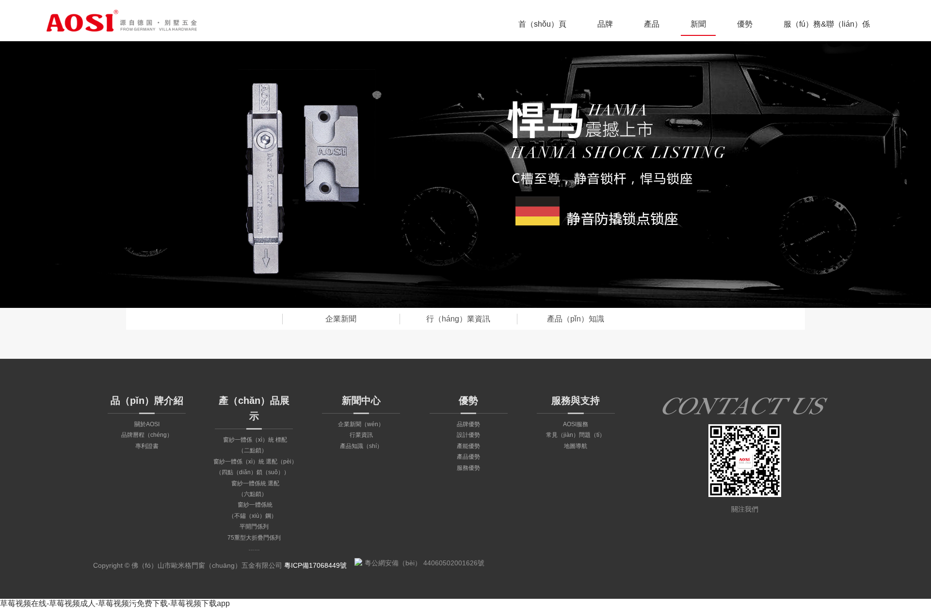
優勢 (745, 24)
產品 (651, 24)
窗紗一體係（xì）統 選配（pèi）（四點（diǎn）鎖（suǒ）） (255, 467)
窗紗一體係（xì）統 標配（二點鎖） (255, 445)
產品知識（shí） (361, 446)
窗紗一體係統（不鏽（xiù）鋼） (252, 510)
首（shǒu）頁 (542, 24)
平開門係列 (254, 526)
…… (254, 548)
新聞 (698, 24)
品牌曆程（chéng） (147, 435)
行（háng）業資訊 (458, 319)
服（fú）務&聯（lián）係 (827, 24)
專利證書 (147, 446)
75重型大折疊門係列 (254, 537)
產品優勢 (468, 456)
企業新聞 (340, 319)
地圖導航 (575, 446)
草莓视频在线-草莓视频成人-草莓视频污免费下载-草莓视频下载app (115, 603)
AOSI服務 (575, 424)
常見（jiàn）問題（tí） (575, 435)
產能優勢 (468, 446)
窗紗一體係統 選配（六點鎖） (255, 488)
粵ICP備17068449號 (315, 565)
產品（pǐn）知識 (575, 319)
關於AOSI (147, 424)
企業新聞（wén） (361, 424)
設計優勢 (468, 435)
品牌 (605, 24)
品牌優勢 (468, 424)
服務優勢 (468, 467)
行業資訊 (361, 435)
